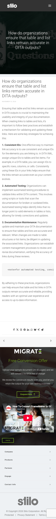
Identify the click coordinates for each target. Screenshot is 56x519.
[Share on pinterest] (24, 329)
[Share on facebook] (13, 329)
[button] (49, 5)
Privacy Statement (26, 515)
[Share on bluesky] (35, 329)
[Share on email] (42, 329)
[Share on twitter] (17, 329)
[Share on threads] (21, 329)
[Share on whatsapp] (31, 329)
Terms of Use (45, 515)
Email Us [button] (8, 440)
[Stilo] (12, 6)
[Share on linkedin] (28, 329)
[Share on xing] (38, 329)
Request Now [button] (26, 394)
